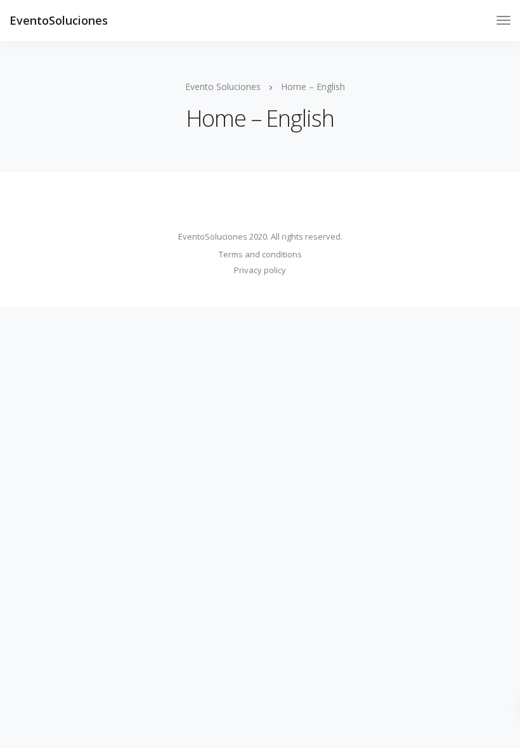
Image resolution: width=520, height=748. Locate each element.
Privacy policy (260, 270)
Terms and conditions (260, 254)
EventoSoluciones (59, 20)
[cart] (480, 22)
